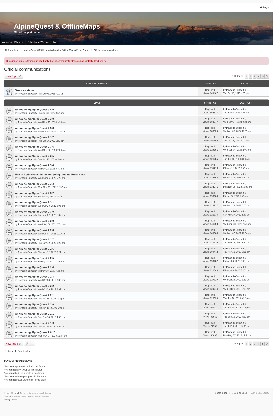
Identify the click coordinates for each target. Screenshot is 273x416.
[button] (267, 76)
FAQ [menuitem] (55, 42)
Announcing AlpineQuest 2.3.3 (34, 183)
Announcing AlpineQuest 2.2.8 (34, 230)
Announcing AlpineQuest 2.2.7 (34, 239)
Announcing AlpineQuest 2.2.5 (34, 258)
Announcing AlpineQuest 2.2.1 (34, 295)
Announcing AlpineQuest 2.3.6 (34, 146)
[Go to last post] (245, 90)
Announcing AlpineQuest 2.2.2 (34, 285)
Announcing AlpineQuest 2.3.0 (34, 211)
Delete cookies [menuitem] (239, 393)
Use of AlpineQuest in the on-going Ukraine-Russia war (50, 174)
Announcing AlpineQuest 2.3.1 (34, 202)
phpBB (18, 393)
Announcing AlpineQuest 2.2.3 (34, 276)
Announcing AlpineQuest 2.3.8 (34, 128)
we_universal (14, 396)
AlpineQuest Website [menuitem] (12, 42)
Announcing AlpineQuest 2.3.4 (34, 165)
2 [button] (250, 76)
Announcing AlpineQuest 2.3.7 (34, 137)
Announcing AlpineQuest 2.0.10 (35, 332)
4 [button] (258, 76)
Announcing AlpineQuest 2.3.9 (34, 118)
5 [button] (263, 76)
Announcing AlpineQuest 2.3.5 (34, 155)
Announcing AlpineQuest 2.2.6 (34, 248)
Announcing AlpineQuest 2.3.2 (34, 193)
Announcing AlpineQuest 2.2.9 (34, 220)
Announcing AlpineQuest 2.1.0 (34, 323)
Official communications (27, 69)
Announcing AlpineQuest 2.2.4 (34, 267)
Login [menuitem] (266, 7)
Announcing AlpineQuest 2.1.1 (34, 313)
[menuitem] (7, 399)
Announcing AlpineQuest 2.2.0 (34, 304)
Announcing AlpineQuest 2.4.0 (34, 109)
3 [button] (254, 76)
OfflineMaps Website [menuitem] (38, 42)
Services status (25, 90)
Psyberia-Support (27, 93)
